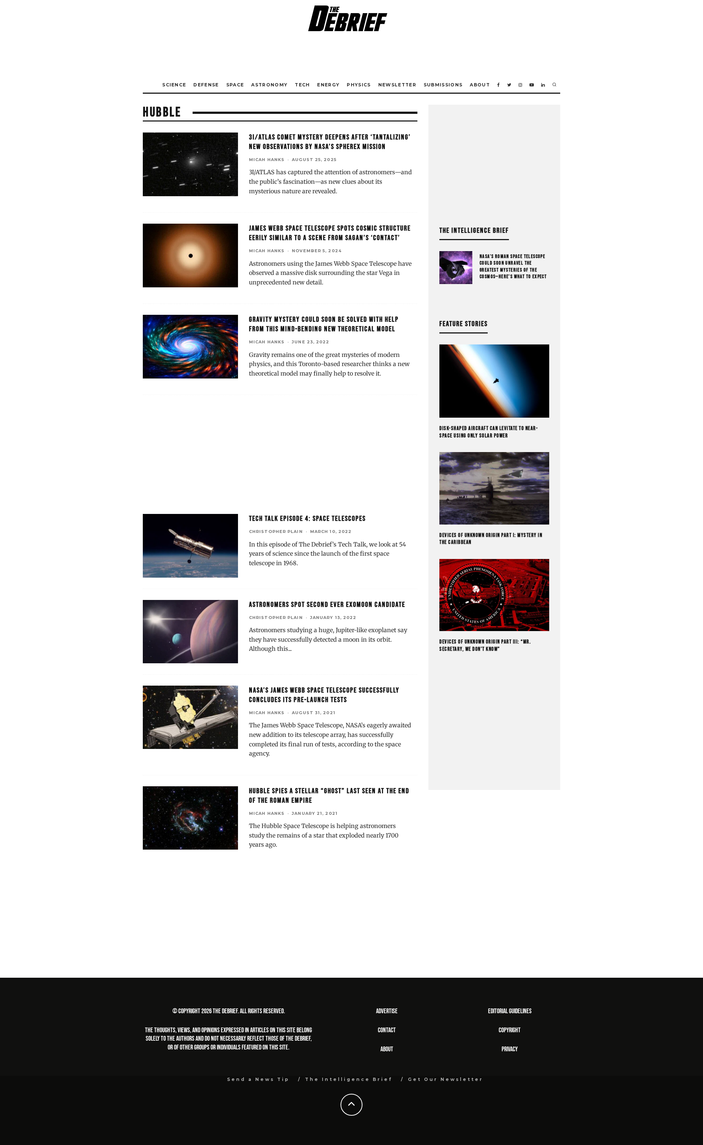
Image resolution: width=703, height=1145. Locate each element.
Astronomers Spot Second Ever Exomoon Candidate (327, 604)
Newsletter (397, 84)
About (480, 84)
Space (235, 84)
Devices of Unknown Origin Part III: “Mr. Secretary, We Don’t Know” (485, 645)
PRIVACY (510, 1049)
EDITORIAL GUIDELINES (510, 1011)
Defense (206, 84)
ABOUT (386, 1049)
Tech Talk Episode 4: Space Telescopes (307, 518)
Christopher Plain (276, 531)
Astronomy (269, 84)
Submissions (443, 84)
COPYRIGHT (510, 1030)
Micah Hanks (266, 159)
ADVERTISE (387, 1011)
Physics (359, 84)
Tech (302, 84)
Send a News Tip (258, 1079)
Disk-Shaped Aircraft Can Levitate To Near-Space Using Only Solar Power (488, 432)
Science (174, 84)
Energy (328, 84)
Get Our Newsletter (445, 1079)
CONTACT (387, 1030)
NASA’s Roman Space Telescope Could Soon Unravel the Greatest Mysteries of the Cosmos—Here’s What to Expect (513, 266)
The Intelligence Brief (349, 1079)
